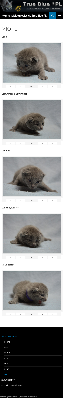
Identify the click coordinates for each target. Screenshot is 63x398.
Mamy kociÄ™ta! (9, 336)
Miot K (7, 369)
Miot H (7, 358)
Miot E (7, 342)
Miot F (7, 347)
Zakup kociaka (8, 380)
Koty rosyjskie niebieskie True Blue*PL (24, 15)
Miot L (7, 374)
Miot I (7, 364)
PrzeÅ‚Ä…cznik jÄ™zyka (12, 385)
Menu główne (59, 15)
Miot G (7, 353)
